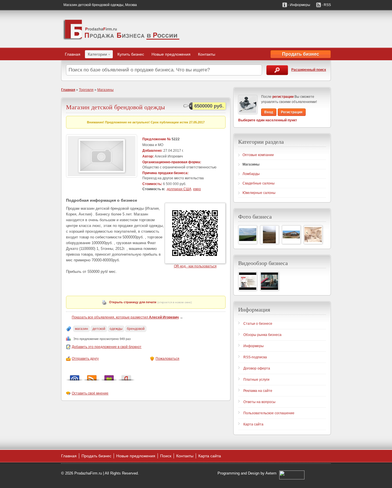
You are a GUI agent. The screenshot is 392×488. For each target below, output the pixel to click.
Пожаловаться (167, 359)
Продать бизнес (300, 54)
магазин (81, 329)
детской (98, 329)
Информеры (253, 346)
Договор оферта (256, 368)
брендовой (136, 329)
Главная (72, 54)
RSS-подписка (255, 357)
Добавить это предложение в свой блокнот (106, 347)
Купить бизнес (130, 54)
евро (197, 189)
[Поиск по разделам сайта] (277, 70)
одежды (116, 329)
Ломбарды (251, 174)
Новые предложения (171, 54)
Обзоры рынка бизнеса (262, 335)
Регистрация (291, 112)
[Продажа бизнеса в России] (121, 29)
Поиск (165, 456)
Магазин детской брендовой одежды (115, 107)
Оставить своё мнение (90, 393)
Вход (268, 112)
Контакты (206, 54)
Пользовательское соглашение (268, 413)
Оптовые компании (258, 155)
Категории (96, 55)
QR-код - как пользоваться (195, 266)
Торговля (86, 90)
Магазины (105, 90)
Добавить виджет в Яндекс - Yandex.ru (126, 376)
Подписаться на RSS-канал (91, 376)
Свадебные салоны (258, 183)
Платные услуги (256, 380)
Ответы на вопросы (259, 402)
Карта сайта (253, 424)
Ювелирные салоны (258, 193)
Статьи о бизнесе (257, 324)
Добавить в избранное (109, 376)
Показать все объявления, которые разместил (125, 317)
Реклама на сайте (257, 391)
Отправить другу (85, 359)
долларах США (179, 189)
